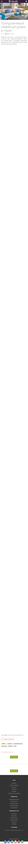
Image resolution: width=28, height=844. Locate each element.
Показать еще (14, 770)
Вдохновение (14, 807)
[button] (26, 1)
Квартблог (3, 33)
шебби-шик (4, 746)
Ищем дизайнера (14, 785)
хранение (10, 746)
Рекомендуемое (7, 752)
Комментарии (14, 757)
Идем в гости (14, 801)
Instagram (14, 821)
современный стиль (18, 743)
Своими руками (14, 805)
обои (15, 746)
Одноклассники (14, 819)
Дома (7, 33)
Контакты (14, 789)
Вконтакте (14, 815)
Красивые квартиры (14, 799)
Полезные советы (14, 803)
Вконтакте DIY (14, 817)
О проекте (14, 783)
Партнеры (14, 787)
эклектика (10, 743)
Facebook (14, 813)
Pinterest (14, 824)
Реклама (14, 791)
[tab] (14, 1)
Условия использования (14, 793)
